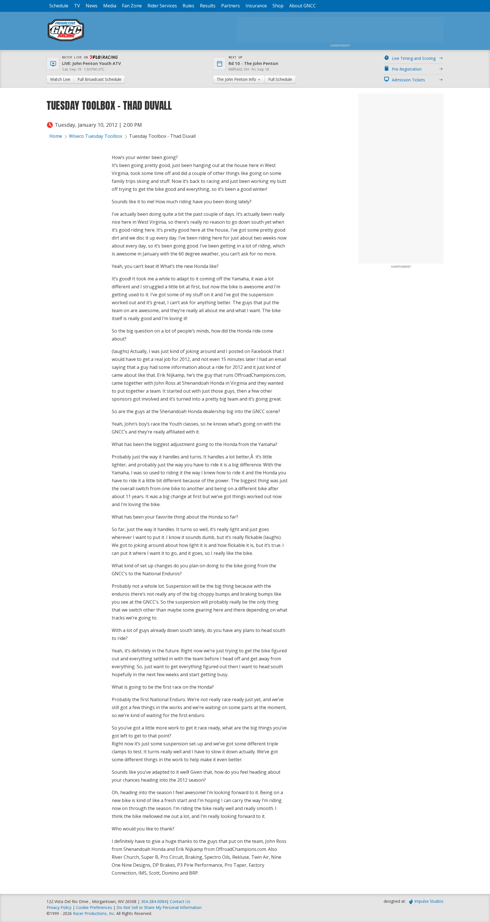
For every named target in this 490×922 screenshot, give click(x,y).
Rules (188, 6)
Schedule (58, 6)
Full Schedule (280, 79)
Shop (278, 6)
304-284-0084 (153, 901)
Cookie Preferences (94, 907)
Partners (230, 6)
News (92, 6)
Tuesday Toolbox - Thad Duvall (162, 136)
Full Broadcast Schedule (99, 79)
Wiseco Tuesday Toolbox (95, 136)
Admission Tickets (408, 80)
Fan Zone (132, 6)
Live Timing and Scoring (414, 58)
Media (109, 6)
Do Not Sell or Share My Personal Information (159, 907)
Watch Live (60, 79)
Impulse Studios (428, 901)
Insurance (256, 6)
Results (208, 6)
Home (55, 136)
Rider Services (162, 6)
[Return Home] (66, 41)
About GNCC (302, 6)
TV (77, 6)
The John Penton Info (237, 79)
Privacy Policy (59, 907)
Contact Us (180, 901)
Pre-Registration (407, 69)
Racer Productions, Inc (93, 913)
